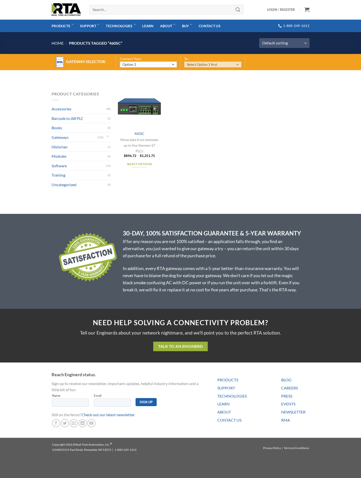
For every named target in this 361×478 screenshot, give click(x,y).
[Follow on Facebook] (56, 423)
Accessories (61, 108)
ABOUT (224, 412)
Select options (139, 164)
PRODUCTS (227, 379)
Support (88, 26)
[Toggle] (108, 137)
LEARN (223, 403)
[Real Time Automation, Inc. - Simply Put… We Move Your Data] (66, 9)
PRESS (286, 396)
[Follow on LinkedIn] (83, 423)
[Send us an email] (74, 423)
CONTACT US (229, 420)
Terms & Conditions (296, 448)
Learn (147, 26)
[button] (307, 9)
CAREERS (289, 388)
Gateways (60, 137)
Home (58, 43)
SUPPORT (226, 388)
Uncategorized (64, 184)
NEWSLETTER (293, 412)
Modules (59, 156)
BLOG (286, 379)
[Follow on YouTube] (91, 423)
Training (58, 175)
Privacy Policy (272, 448)
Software (59, 165)
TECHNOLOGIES (232, 396)
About (166, 26)
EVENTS (288, 403)
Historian (60, 146)
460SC (139, 133)
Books (57, 127)
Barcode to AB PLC (67, 118)
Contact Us (210, 26)
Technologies (119, 26)
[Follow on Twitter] (65, 423)
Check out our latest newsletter (108, 414)
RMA (285, 420)
